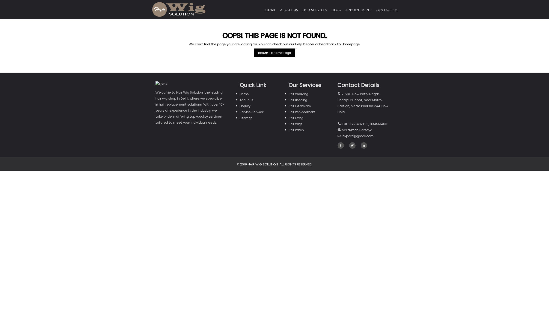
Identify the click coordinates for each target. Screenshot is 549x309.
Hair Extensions (300, 106)
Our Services (314, 10)
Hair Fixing (296, 118)
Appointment (358, 10)
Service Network (252, 112)
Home (270, 10)
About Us (289, 10)
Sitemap (246, 118)
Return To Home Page (274, 53)
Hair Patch (296, 130)
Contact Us (387, 10)
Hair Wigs (295, 124)
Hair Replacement (302, 112)
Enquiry (245, 106)
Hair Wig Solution (263, 164)
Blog (336, 10)
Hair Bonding (298, 100)
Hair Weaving (298, 94)
